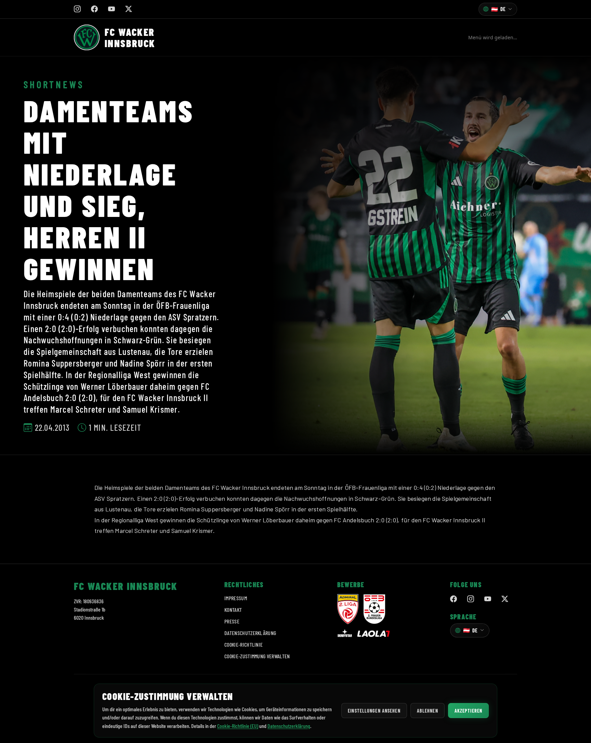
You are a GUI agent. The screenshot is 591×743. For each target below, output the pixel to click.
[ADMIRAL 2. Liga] (347, 609)
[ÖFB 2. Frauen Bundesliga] (374, 609)
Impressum (235, 598)
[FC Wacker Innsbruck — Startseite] (87, 37)
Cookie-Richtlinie (243, 644)
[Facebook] (453, 599)
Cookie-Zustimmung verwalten (257, 656)
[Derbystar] (344, 633)
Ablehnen (427, 711)
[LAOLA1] (373, 633)
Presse (231, 621)
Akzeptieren (468, 711)
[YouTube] (487, 599)
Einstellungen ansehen (374, 711)
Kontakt (233, 609)
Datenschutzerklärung (250, 633)
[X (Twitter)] (504, 599)
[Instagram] (470, 599)
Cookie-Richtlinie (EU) (237, 726)
